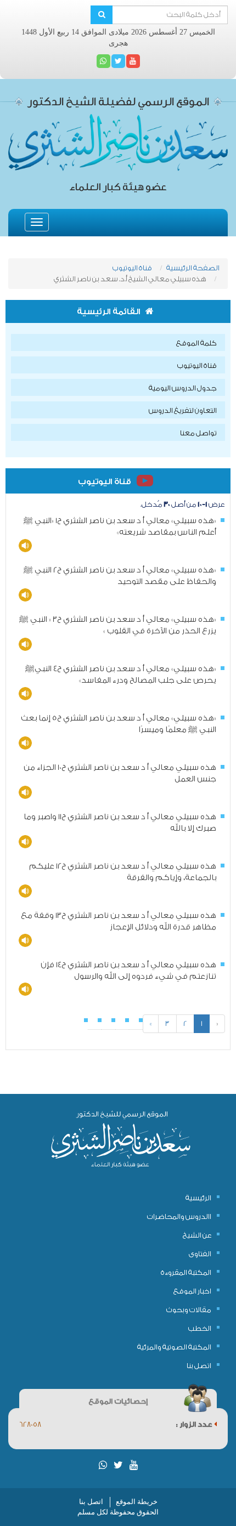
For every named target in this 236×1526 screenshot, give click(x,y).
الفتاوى (200, 1254)
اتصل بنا (199, 1366)
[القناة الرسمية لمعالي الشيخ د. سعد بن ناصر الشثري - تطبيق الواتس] (103, 61)
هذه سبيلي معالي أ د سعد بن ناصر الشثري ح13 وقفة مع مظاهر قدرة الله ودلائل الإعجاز (118, 921)
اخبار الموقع (192, 1291)
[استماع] (25, 546)
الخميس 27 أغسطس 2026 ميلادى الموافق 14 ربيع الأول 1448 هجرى (118, 37)
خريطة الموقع (137, 1501)
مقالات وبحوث (188, 1310)
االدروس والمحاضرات (179, 1216)
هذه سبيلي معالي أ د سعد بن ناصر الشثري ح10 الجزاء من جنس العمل (120, 773)
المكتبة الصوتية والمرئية (174, 1347)
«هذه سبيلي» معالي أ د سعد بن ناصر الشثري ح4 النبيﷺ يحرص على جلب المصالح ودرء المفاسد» (120, 675)
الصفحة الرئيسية (193, 268)
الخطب (199, 1328)
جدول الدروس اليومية (183, 388)
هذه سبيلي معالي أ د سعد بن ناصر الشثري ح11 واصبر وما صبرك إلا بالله (120, 823)
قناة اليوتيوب (132, 268)
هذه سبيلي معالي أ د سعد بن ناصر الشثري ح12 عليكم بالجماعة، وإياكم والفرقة (122, 872)
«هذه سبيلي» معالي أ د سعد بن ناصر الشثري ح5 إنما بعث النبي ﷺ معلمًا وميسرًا (118, 724)
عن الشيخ (197, 1235)
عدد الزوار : (195, 1424)
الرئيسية (198, 1198)
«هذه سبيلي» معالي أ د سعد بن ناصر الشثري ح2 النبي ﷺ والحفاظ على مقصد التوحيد (120, 576)
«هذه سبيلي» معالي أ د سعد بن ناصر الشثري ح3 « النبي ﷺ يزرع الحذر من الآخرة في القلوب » (117, 625)
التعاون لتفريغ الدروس (183, 410)
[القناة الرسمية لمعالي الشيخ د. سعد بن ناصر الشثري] (133, 61)
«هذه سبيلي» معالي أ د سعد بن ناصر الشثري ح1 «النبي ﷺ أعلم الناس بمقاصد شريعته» (120, 527)
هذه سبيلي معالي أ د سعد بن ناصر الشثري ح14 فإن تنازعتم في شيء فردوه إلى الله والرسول (128, 971)
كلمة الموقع (196, 343)
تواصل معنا (198, 433)
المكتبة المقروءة (186, 1272)
